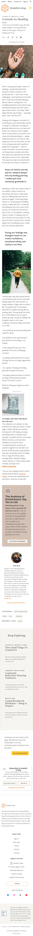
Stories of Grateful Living (13, 16)
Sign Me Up (24, 783)
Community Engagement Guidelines (16, 931)
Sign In (25, 1)
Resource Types (9, 621)
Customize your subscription (16, 787)
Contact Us (17, 1)
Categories (7, 611)
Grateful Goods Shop (16, 877)
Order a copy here (9, 466)
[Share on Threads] (12, 37)
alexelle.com (7, 598)
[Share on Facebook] (8, 37)
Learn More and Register (18, 541)
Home (4, 1)
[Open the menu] (30, 8)
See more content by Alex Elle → (16, 602)
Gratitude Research (16, 870)
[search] (30, 1)
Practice (16, 849)
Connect (17, 853)
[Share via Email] (20, 37)
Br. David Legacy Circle (16, 867)
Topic (4, 616)
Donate (17, 884)
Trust (10, 616)
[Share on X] (16, 37)
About (10, 1)
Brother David (18, 863)
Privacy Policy (16, 933)
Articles (20, 621)
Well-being (19, 616)
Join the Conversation (20, 753)
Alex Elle (4, 22)
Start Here (16, 842)
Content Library (16, 874)
